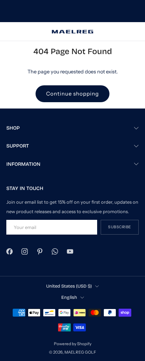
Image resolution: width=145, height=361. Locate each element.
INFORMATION (23, 164)
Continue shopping (72, 93)
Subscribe (119, 227)
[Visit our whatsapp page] (55, 251)
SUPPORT (17, 146)
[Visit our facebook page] (9, 251)
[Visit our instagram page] (24, 251)
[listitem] (73, 11)
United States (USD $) (69, 286)
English (69, 297)
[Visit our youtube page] (70, 251)
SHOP (13, 128)
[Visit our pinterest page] (39, 251)
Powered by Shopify (73, 343)
